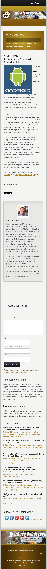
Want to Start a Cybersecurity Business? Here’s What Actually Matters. (23, 455)
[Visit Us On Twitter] (6, 519)
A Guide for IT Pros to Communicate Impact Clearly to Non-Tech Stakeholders (21, 428)
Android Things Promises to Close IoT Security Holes (17, 59)
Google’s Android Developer (25, 174)
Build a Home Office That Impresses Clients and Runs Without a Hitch (23, 441)
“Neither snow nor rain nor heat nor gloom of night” (22, 495)
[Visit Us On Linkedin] (27, 519)
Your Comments (10, 318)
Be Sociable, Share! (10, 185)
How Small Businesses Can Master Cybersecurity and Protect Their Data (19, 468)
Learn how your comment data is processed (22, 371)
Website (7, 355)
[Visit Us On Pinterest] (16, 519)
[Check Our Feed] (36, 519)
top (41, 553)
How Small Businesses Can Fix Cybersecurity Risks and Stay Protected (22, 481)
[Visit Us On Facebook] (11, 519)
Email (13, 346)
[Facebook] (11, 188)
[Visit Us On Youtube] (22, 519)
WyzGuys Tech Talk (18, 43)
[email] (6, 188)
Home (8, 43)
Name (6, 338)
